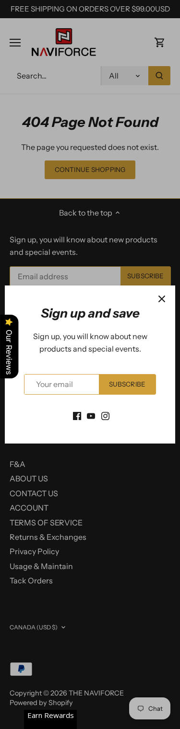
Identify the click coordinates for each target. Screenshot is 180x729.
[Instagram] (105, 415)
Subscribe (127, 384)
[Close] (161, 298)
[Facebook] (77, 415)
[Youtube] (91, 415)
